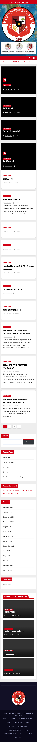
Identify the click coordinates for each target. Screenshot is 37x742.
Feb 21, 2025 (8, 113)
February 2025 (8, 507)
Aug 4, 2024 (8, 371)
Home (4, 718)
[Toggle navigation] (34, 58)
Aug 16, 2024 (8, 337)
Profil (30, 734)
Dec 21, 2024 (8, 231)
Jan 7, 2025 (8, 136)
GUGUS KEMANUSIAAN (14, 730)
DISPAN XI (8, 108)
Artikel (8, 722)
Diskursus (11, 726)
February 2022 (8, 565)
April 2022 (6, 560)
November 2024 (8, 522)
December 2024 (8, 517)
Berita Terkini (7, 85)
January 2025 (7, 512)
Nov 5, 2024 (8, 313)
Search (5, 436)
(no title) (6, 467)
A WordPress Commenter (11, 491)
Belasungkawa (18, 722)
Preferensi (22, 734)
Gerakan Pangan (22, 726)
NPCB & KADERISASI (10, 734)
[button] (29, 58)
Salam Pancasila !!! (11, 131)
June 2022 (6, 551)
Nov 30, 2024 (9, 90)
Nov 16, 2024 (8, 272)
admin (18, 90)
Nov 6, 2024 (8, 293)
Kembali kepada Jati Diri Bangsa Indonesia (17, 477)
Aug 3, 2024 (8, 405)
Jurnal (26, 730)
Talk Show (18, 737)
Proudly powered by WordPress (12, 713)
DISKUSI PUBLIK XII (12, 310)
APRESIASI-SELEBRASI (25, 718)
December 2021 (8, 570)
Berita (27, 722)
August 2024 (7, 527)
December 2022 (8, 536)
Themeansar (18, 715)
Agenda (13, 718)
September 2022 (8, 546)
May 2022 (6, 556)
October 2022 (7, 541)
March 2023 (7, 531)
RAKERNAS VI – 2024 (13, 289)
